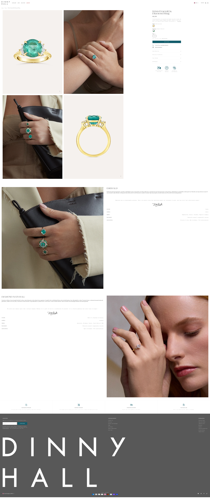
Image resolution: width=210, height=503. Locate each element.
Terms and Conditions (203, 428)
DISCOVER (23, 2)
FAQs (109, 425)
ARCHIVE (28, 2)
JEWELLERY (14, 2)
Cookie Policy (201, 431)
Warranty (200, 425)
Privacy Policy (6, 428)
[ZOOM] (60, 91)
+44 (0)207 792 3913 (164, 45)
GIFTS (19, 2)
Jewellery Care (202, 423)
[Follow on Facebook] (198, 493)
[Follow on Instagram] (201, 493)
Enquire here (164, 38)
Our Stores (110, 426)
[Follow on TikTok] (206, 493)
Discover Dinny (202, 420)
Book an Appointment (158, 47)
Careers (200, 426)
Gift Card (110, 430)
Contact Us (110, 420)
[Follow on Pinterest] (204, 493)
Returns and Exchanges (113, 423)
